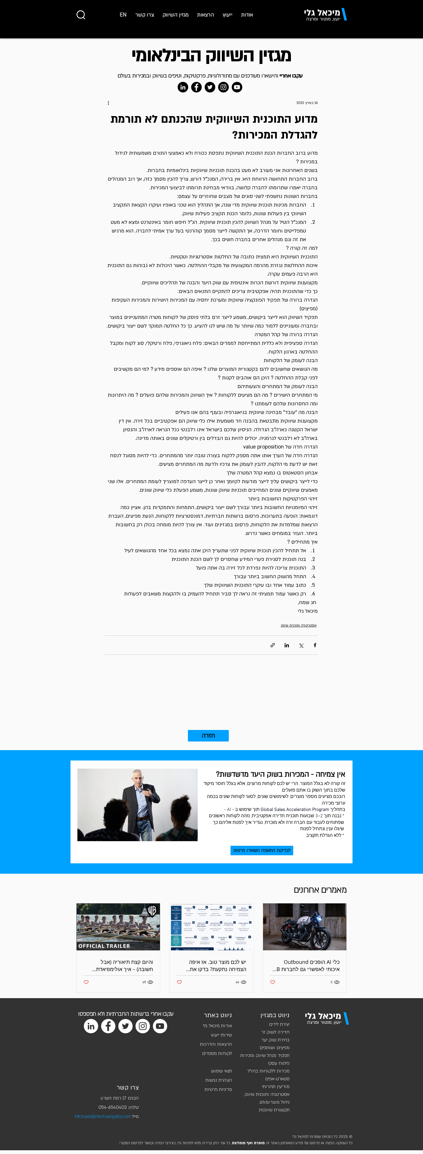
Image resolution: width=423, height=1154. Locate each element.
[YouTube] (237, 87)
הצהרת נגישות (218, 1080)
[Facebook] (196, 87)
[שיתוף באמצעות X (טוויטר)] (301, 645)
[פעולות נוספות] (108, 102)
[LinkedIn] (183, 87)
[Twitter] (210, 87)
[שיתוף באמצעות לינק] (272, 645)
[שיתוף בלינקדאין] (286, 645)
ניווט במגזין (274, 1015)
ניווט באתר (218, 1015)
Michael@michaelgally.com (103, 1116)
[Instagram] (223, 87)
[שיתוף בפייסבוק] (315, 645)
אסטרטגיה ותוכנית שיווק (299, 625)
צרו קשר (128, 1087)
